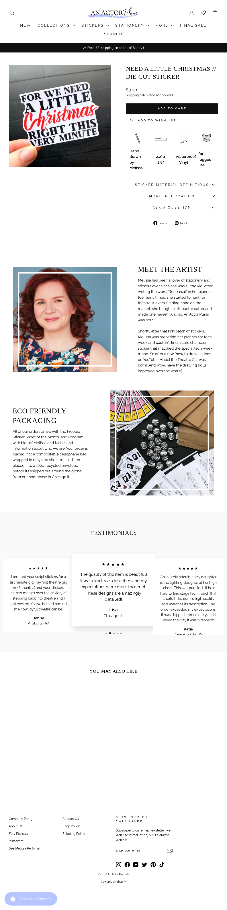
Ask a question (172, 207)
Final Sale (193, 25)
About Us (15, 826)
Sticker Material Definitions (172, 185)
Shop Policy (71, 826)
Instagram (16, 841)
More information (172, 196)
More (162, 25)
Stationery (130, 25)
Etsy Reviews (18, 834)
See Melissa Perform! (24, 848)
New (25, 25)
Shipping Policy (74, 834)
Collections (54, 25)
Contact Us (71, 819)
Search (113, 34)
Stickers (94, 25)
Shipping (132, 95)
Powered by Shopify (113, 881)
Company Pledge (21, 819)
